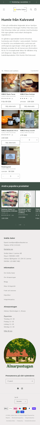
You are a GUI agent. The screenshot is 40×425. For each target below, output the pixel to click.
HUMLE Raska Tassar (8, 94)
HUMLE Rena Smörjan (27, 94)
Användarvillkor (10, 421)
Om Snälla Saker (9, 273)
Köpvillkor (7, 295)
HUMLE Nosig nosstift (27, 130)
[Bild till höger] (24, 225)
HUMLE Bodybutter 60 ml (9, 130)
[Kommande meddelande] (36, 2)
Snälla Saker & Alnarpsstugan (19, 415)
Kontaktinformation (30, 421)
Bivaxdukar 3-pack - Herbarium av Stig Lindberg (25, 211)
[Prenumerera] (32, 381)
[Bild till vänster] (16, 225)
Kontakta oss (8, 249)
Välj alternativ (10, 106)
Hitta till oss (8, 331)
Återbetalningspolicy (17, 418)
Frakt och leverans (10, 291)
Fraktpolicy (20, 421)
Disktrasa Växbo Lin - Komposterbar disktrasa (9, 210)
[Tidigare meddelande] (3, 2)
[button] (4, 9)
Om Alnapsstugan (10, 277)
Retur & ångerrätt (9, 286)
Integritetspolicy (9, 299)
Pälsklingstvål (6, 167)
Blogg (6, 282)
